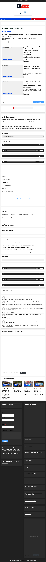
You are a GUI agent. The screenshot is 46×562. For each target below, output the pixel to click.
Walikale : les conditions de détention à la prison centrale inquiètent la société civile (21, 119)
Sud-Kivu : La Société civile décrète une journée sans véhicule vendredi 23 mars (12, 88)
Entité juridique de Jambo (30, 467)
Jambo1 (4, 36)
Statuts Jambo (28, 513)
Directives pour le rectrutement (31, 486)
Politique (8, 31)
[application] (23, 145)
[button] (1, 19)
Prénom (3, 417)
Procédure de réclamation (30, 500)
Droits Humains (6, 384)
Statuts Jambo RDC (28, 555)
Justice (5, 385)
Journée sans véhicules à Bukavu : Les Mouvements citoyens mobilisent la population (12, 54)
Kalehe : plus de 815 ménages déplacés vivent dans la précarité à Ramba (18, 121)
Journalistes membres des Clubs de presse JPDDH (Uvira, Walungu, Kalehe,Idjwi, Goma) (20, 198)
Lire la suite (6, 42)
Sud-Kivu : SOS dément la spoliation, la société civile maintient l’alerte (17, 126)
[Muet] (39, 144)
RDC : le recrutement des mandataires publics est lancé (31, 297)
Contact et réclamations (7, 404)
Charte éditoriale (28, 460)
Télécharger (23, 372)
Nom (3, 421)
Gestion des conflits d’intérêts (31, 480)
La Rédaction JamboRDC (11, 297)
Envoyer (5, 441)
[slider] (41, 145)
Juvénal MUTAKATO (6, 170)
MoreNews (27, 560)
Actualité (4, 31)
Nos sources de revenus (30, 507)
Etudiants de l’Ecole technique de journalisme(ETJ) (12, 195)
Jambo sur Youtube (39, 19)
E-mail (4, 424)
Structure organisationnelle (30, 473)
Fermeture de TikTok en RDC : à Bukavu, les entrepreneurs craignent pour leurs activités (22, 128)
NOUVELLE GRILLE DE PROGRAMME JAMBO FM (10, 372)
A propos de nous (28, 446)
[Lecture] (3, 144)
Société (15, 385)
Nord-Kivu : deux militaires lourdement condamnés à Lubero (15, 124)
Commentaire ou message (8, 430)
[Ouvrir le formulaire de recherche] (29, 19)
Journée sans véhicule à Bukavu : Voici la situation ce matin (22, 34)
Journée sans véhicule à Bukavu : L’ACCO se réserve (12, 71)
